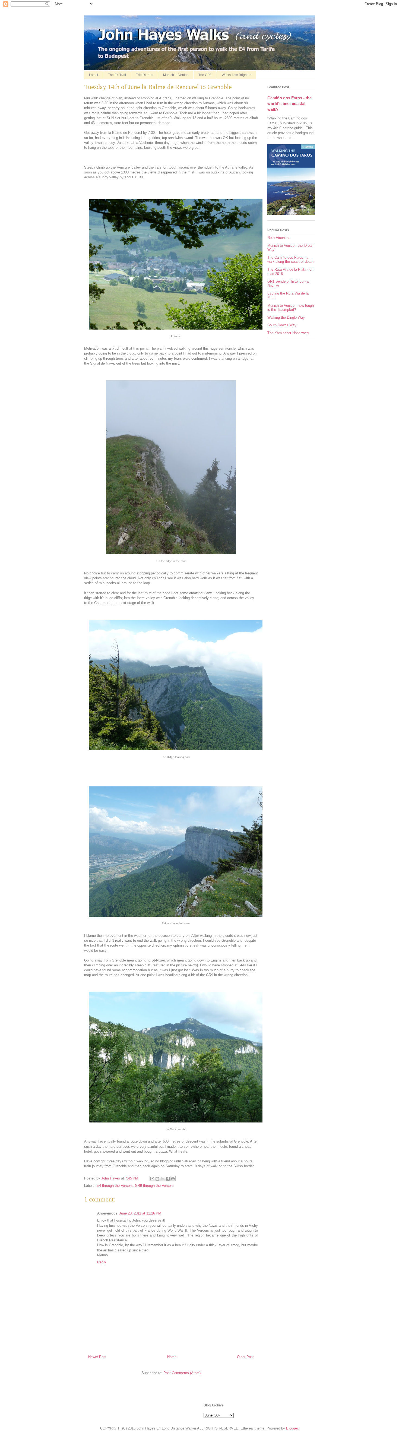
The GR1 (205, 75)
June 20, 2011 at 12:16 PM (140, 1213)
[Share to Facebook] (167, 1178)
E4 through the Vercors (115, 1186)
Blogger (292, 1428)
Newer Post (97, 1357)
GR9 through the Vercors (154, 1186)
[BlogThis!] (157, 1178)
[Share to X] (162, 1178)
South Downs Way (281, 325)
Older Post (245, 1357)
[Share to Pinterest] (173, 1178)
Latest (93, 75)
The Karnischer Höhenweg (288, 333)
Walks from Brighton (236, 75)
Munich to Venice (175, 75)
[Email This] (152, 1178)
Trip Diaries (144, 75)
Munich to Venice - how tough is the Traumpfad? (290, 307)
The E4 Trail (117, 75)
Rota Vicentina (278, 238)
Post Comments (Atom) (182, 1373)
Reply (101, 1262)
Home (171, 1357)
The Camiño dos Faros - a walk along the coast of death (290, 259)
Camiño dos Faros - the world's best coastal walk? (289, 104)
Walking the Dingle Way (286, 317)
